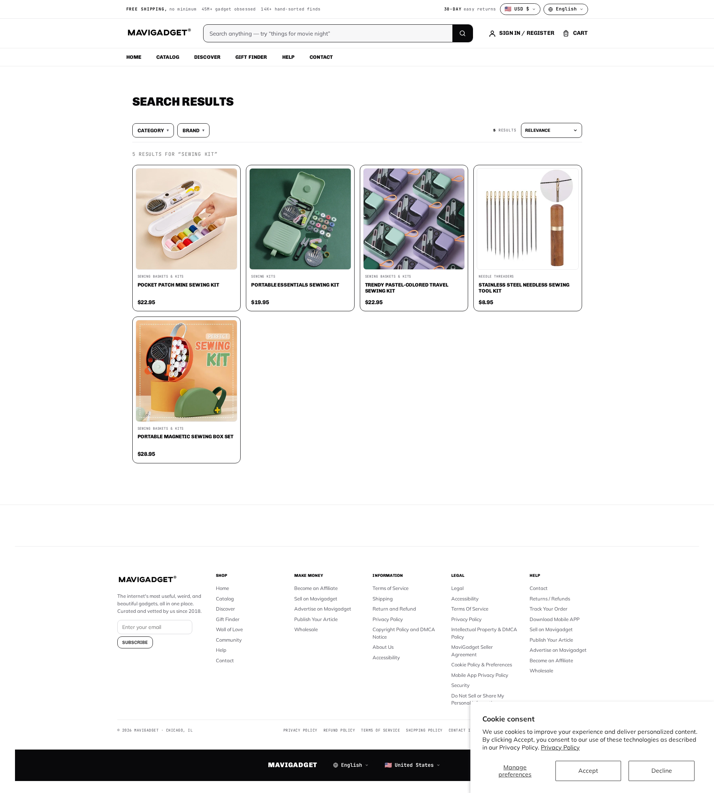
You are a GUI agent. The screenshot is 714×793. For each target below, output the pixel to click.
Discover (207, 57)
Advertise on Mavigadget (322, 609)
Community (229, 640)
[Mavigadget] (159, 33)
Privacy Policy (560, 747)
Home (134, 57)
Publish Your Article (316, 619)
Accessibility (386, 657)
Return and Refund (394, 609)
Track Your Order (548, 609)
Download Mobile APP (554, 619)
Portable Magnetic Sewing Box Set (186, 436)
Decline (661, 770)
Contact (321, 57)
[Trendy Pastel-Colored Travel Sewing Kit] (414, 219)
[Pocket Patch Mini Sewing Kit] (186, 219)
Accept (588, 770)
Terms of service (380, 730)
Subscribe (135, 642)
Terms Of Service (469, 609)
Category (153, 130)
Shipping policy (424, 730)
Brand (193, 130)
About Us (383, 647)
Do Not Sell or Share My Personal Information (477, 699)
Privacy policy (300, 730)
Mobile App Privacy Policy (479, 675)
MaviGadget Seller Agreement (472, 650)
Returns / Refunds (550, 599)
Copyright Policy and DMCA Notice (404, 633)
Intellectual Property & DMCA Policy (484, 633)
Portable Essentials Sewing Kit (295, 285)
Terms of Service (391, 588)
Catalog (167, 57)
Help (288, 57)
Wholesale (306, 629)
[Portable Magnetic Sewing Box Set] (186, 370)
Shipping (383, 599)
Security (460, 685)
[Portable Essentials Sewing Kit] (300, 219)
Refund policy (339, 730)
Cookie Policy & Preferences (481, 665)
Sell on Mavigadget (315, 599)
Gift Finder (251, 57)
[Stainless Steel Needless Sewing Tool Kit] (527, 219)
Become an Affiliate (316, 588)
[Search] (462, 33)
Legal (457, 588)
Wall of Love (229, 629)
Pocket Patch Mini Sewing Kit (178, 285)
